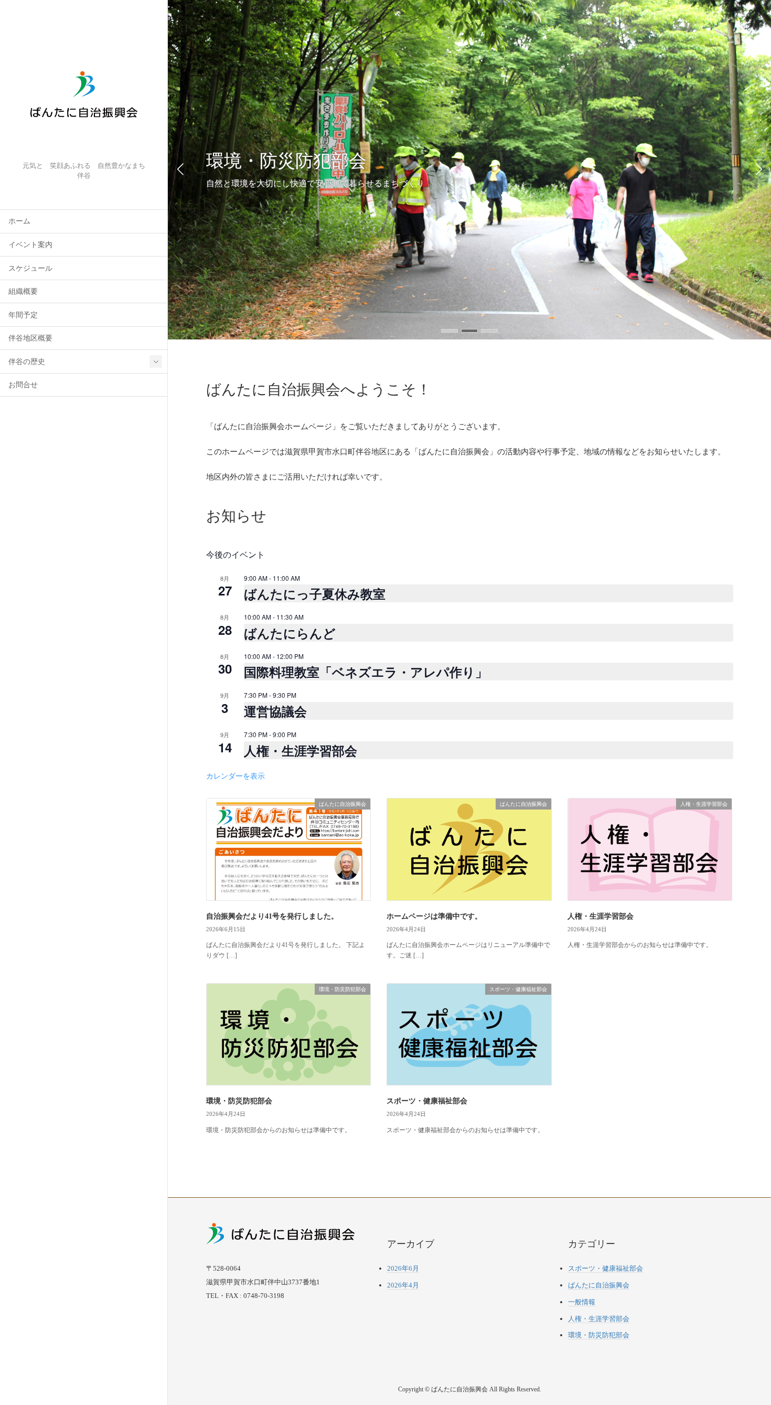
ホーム (19, 221)
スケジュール (30, 268)
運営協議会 (275, 711)
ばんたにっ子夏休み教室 (314, 593)
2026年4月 (403, 1285)
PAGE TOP (745, 1354)
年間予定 (23, 315)
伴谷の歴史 (26, 362)
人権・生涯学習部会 (300, 750)
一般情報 (581, 1302)
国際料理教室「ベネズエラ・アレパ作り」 (366, 671)
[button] (449, 330)
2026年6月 (403, 1268)
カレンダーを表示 (235, 775)
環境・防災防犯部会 (239, 1101)
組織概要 (23, 291)
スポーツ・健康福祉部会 (427, 1101)
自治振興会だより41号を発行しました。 (272, 916)
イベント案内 (30, 245)
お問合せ (23, 385)
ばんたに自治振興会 (598, 1285)
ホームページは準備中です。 (434, 916)
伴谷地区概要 (30, 338)
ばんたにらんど (290, 633)
